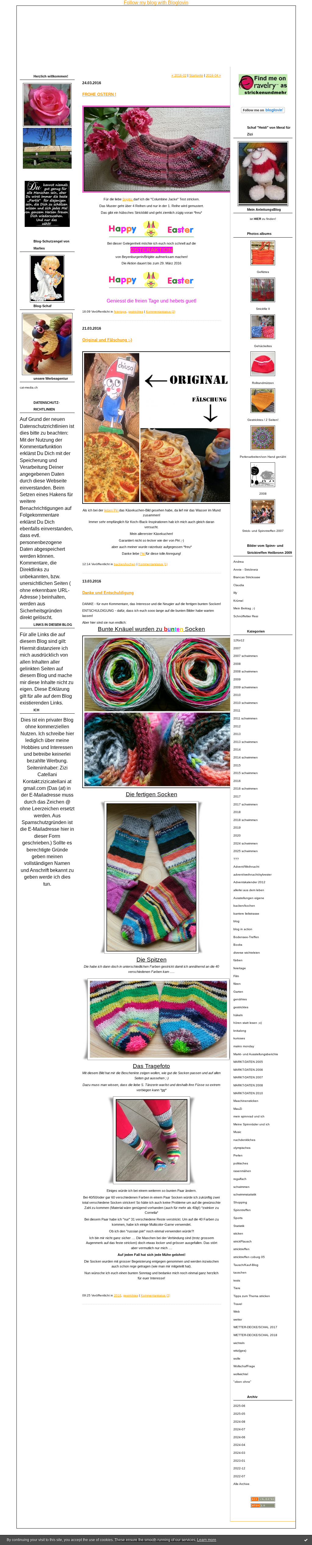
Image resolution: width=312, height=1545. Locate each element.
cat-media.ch (29, 387)
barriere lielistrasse (246, 913)
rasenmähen (242, 1171)
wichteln (239, 1343)
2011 (236, 710)
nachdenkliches (244, 1140)
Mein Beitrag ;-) (244, 608)
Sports (238, 1218)
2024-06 (239, 1437)
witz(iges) (239, 1350)
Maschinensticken (245, 1100)
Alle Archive (241, 1484)
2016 (237, 781)
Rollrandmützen (263, 383)
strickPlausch (242, 1241)
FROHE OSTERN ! (99, 94)
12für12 (238, 640)
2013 (237, 734)
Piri (143, 553)
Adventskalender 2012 (249, 882)
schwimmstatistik (244, 1194)
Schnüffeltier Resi (245, 616)
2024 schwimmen (245, 843)
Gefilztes (263, 272)
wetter (237, 1319)
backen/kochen (244, 905)
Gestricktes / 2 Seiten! (262, 419)
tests (236, 1280)
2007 (237, 648)
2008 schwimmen (245, 671)
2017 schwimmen (245, 804)
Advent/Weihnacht (246, 866)
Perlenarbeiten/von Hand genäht (263, 456)
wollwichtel (240, 1374)
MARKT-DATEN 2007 (248, 1077)
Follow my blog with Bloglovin (156, 2)
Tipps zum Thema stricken (251, 1296)
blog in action (242, 929)
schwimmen (241, 1186)
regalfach (239, 1179)
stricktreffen (241, 1249)
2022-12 (239, 1468)
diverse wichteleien (246, 952)
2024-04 (239, 1444)
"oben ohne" (242, 1381)
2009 (237, 679)
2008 (263, 493)
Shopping (240, 1202)
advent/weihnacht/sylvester (252, 874)
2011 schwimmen (245, 718)
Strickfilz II (263, 308)
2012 (237, 726)
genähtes (240, 999)
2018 (237, 812)
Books (237, 944)
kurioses (239, 1038)
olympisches (241, 1147)
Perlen (238, 1155)
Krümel (238, 600)
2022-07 (239, 1476)
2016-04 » (213, 75)
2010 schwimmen (245, 702)
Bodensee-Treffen (246, 937)
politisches (240, 1163)
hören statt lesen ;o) (247, 1022)
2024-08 (239, 1421)
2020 (237, 835)
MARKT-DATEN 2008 (248, 1085)
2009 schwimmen (245, 687)
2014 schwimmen (245, 757)
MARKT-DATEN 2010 (248, 1093)
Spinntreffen (242, 1210)
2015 (237, 765)
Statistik (238, 1226)
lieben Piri (111, 510)
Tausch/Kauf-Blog (245, 1265)
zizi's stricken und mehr (58, 13)
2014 (237, 749)
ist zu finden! (263, 218)
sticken (238, 1233)
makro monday (243, 1046)
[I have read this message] (305, 1539)
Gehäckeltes (263, 346)
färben (238, 960)
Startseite (196, 75)
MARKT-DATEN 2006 (248, 1069)
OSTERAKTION (151, 250)
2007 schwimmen (245, 656)
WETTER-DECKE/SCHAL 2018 (255, 1335)
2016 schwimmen (245, 788)
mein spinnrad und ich (248, 1116)
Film (236, 976)
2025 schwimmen (245, 851)
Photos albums (259, 233)
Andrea (238, 561)
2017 (237, 796)
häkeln (238, 1015)
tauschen (239, 1272)
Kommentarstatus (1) (153, 564)
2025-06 (239, 1405)
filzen (237, 983)
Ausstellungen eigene (248, 898)
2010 (237, 695)
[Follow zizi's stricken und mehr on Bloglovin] (262, 113)
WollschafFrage (244, 1366)
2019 (237, 827)
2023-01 (239, 1460)
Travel (237, 1304)
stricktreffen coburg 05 (249, 1257)
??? (236, 859)
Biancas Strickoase (246, 577)
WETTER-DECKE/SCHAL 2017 (255, 1327)
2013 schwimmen (245, 742)
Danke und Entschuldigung (108, 592)
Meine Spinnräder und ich (251, 1124)
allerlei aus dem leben (248, 890)
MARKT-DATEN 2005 (248, 1061)
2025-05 (239, 1413)
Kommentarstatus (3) (160, 311)
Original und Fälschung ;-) (107, 340)
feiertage (239, 968)
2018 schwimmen (245, 820)
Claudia (238, 585)
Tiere (236, 1288)
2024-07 (239, 1429)
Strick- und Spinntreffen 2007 (263, 530)
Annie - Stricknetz (245, 569)
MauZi (237, 1108)
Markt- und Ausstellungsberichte (255, 1054)
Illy (235, 592)
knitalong (239, 1030)
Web (236, 1311)
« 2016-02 (179, 75)
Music (237, 1132)
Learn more (206, 1540)
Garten (238, 991)
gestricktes (240, 1007)
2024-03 (239, 1452)
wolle (236, 1358)
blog (236, 921)
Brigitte (127, 199)
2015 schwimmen (245, 773)
